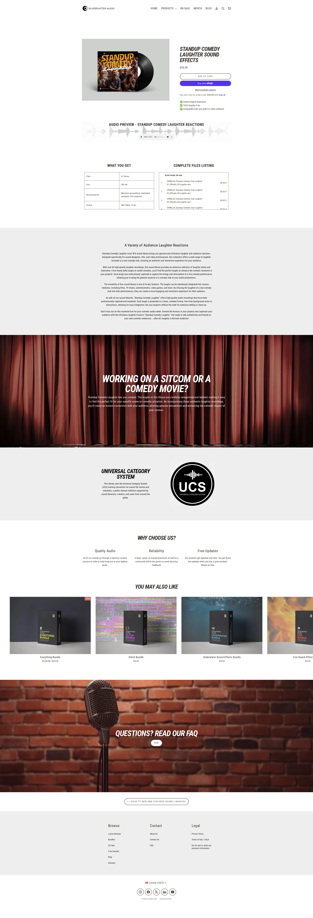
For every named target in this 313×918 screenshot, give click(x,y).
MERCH (198, 8)
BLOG (209, 8)
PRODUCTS (167, 8)
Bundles (111, 839)
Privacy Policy (197, 834)
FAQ (156, 743)
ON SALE (185, 8)
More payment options (205, 90)
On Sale (111, 845)
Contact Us (154, 839)
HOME (154, 8)
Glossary (111, 863)
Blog (110, 857)
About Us (154, 834)
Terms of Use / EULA (200, 839)
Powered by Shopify (165, 899)
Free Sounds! (113, 851)
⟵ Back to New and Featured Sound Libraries (156, 801)
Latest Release (114, 834)
